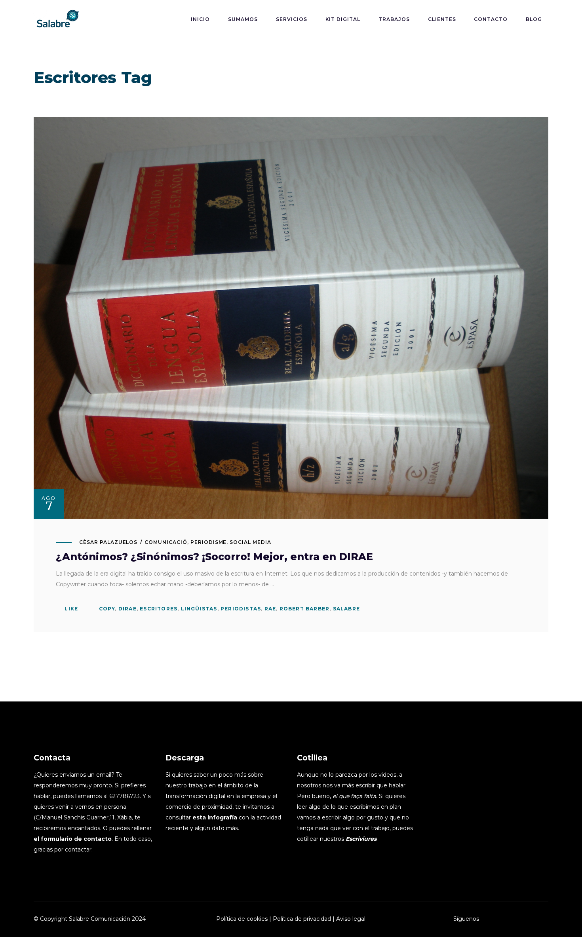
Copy (107, 609)
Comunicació (166, 542)
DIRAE (127, 609)
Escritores (158, 609)
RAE (270, 609)
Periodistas (241, 609)
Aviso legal (350, 918)
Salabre (346, 609)
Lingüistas (199, 609)
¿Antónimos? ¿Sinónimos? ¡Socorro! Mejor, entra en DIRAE (214, 557)
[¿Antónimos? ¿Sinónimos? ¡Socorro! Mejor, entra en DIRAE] (291, 318)
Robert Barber (305, 609)
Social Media (250, 542)
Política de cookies (242, 918)
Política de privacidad (302, 918)
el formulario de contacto (73, 838)
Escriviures (361, 838)
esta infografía (214, 817)
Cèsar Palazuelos (108, 542)
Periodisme (208, 542)
